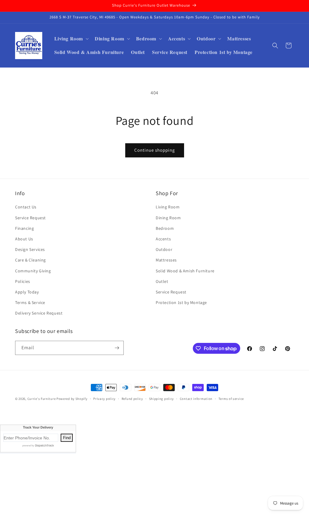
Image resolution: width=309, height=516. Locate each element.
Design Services (30, 249)
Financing (24, 228)
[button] (71, 39)
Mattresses (166, 260)
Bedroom (165, 228)
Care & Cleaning (30, 260)
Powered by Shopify (72, 399)
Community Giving (33, 271)
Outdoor (164, 249)
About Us (24, 239)
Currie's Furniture (41, 399)
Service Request (30, 217)
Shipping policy (161, 399)
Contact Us (26, 207)
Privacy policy (104, 399)
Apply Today (27, 292)
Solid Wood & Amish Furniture (185, 271)
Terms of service (231, 399)
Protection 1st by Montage (181, 302)
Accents (163, 239)
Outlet (162, 281)
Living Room (168, 207)
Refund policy (132, 399)
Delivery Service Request (38, 313)
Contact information (196, 399)
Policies (22, 281)
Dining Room (168, 217)
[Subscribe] (116, 348)
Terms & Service (30, 302)
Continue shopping (154, 150)
